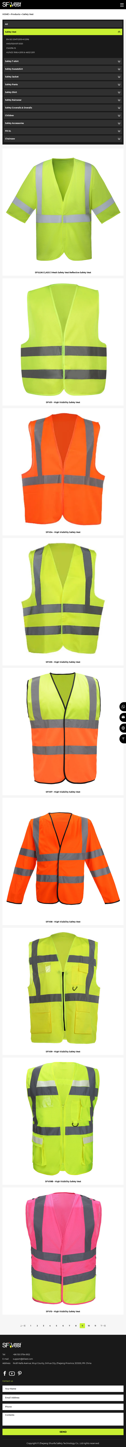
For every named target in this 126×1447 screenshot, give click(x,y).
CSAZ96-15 (11, 48)
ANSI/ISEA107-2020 (14, 44)
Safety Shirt (11, 92)
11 (95, 1326)
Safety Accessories (14, 123)
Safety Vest (27, 14)
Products (15, 14)
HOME (5, 14)
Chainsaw (10, 139)
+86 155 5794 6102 (21, 1354)
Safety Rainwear (13, 100)
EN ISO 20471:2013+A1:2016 (17, 39)
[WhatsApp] (122, 706)
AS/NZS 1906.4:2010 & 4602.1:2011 (20, 52)
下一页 (103, 1326)
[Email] (122, 717)
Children (9, 115)
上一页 (23, 1326)
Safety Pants (11, 84)
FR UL (8, 131)
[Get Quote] (122, 728)
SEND (63, 1431)
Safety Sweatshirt (14, 69)
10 (89, 1326)
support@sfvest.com (23, 1359)
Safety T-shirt (12, 61)
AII (6, 24)
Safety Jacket (12, 77)
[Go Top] (122, 738)
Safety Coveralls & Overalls (18, 108)
